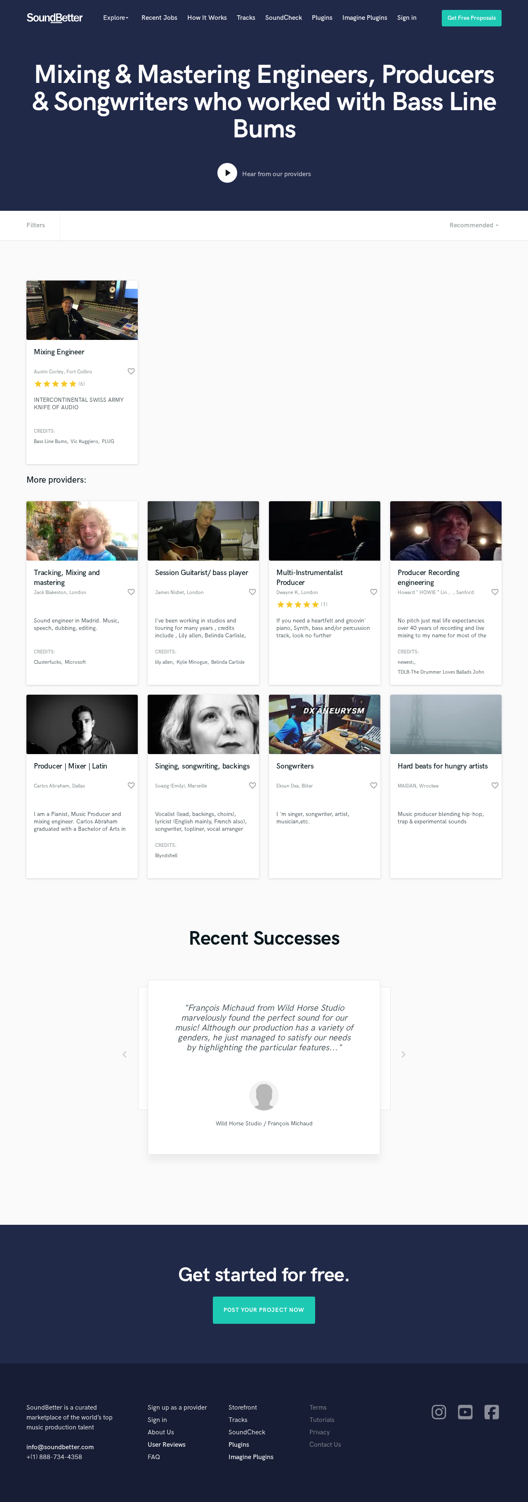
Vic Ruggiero (84, 442)
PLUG (108, 442)
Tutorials (322, 1420)
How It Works (207, 18)
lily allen (164, 662)
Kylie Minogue (192, 662)
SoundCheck (283, 18)
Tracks (246, 18)
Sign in (407, 18)
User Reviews (167, 1445)
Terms (318, 1408)
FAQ (154, 1457)
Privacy (319, 1432)
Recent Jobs (159, 18)
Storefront (243, 1408)
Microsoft (75, 662)
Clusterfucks (47, 662)
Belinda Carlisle (228, 662)
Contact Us (325, 1445)
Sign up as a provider (177, 1408)
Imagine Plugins (364, 18)
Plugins (322, 18)
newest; (406, 662)
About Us (161, 1432)
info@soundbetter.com (60, 1447)
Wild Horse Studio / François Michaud (264, 1123)
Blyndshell (166, 856)
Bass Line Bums (50, 442)
